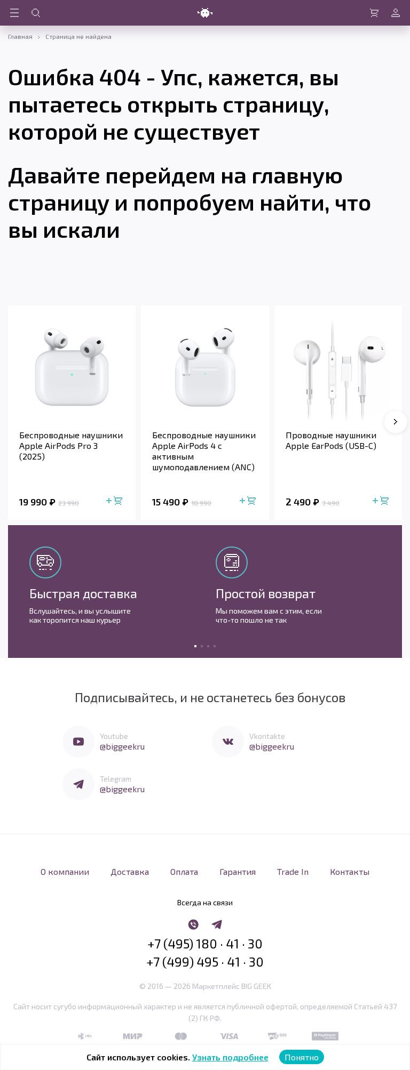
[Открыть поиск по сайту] (35, 12)
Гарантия (237, 871)
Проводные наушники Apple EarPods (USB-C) (331, 440)
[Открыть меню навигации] (14, 12)
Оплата (184, 871)
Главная (20, 36)
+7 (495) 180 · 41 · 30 (205, 943)
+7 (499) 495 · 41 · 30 (205, 961)
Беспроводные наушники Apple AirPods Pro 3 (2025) (71, 445)
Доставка (130, 871)
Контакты (349, 871)
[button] (395, 421)
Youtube (114, 736)
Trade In (293, 871)
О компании (65, 871)
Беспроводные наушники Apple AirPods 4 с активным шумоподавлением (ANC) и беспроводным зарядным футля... (204, 451)
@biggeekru (122, 746)
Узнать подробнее (230, 1057)
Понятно (302, 1057)
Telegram (115, 778)
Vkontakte (267, 736)
